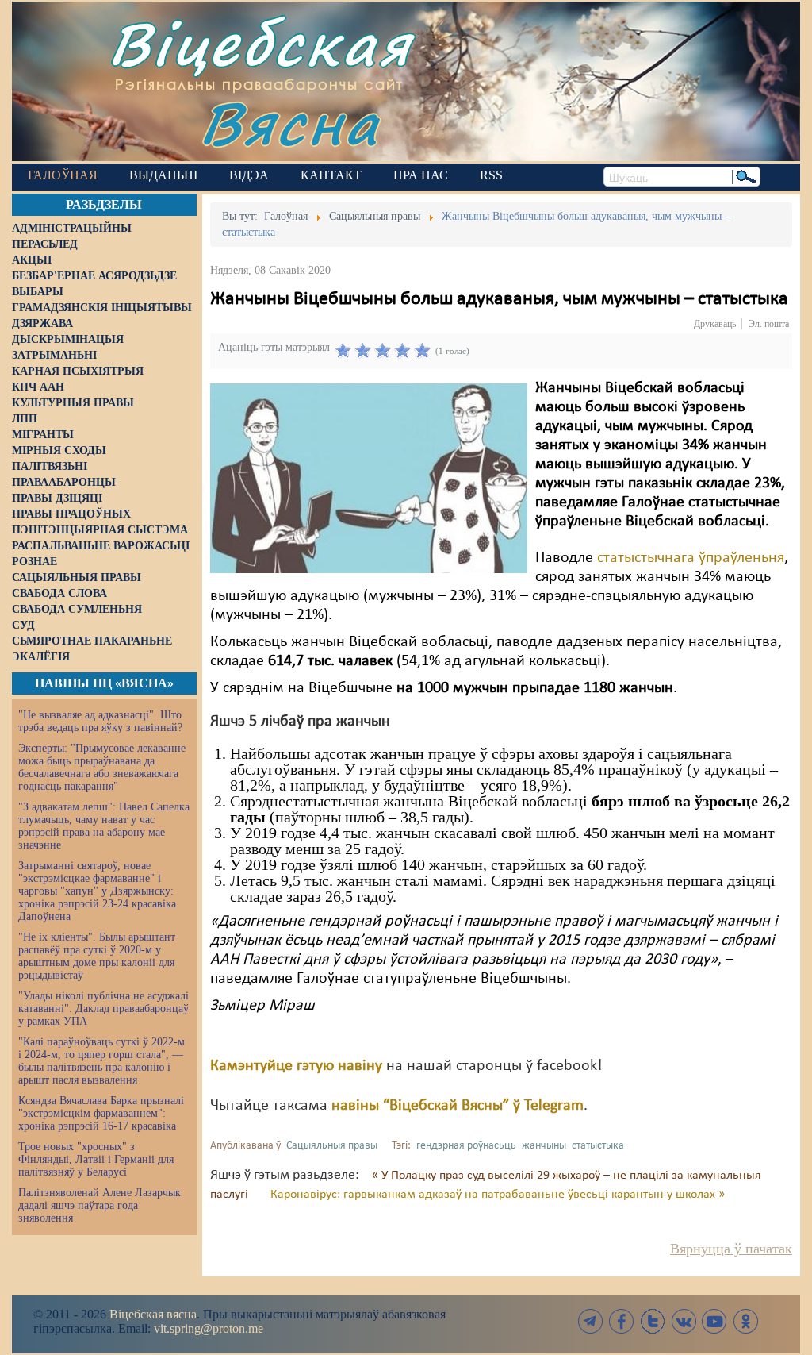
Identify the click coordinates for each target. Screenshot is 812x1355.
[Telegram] (590, 1321)
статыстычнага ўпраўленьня (690, 558)
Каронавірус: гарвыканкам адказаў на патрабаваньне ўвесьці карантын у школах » (497, 1194)
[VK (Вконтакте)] (683, 1321)
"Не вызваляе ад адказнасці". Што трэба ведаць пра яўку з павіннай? (100, 721)
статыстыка (598, 1146)
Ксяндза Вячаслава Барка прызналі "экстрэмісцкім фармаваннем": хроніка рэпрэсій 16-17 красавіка (101, 1113)
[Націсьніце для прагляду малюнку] (368, 478)
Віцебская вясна (153, 1314)
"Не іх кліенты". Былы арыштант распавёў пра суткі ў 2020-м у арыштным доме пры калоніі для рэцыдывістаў (96, 956)
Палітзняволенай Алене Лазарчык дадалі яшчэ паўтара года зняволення (99, 1205)
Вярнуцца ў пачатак (731, 1249)
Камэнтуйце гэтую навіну (296, 1066)
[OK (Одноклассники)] (745, 1321)
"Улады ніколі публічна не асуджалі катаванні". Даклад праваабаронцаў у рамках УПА (103, 1008)
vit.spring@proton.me (208, 1328)
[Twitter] (652, 1321)
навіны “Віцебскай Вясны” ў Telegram (457, 1106)
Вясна (289, 122)
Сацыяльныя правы (331, 1146)
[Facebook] (621, 1321)
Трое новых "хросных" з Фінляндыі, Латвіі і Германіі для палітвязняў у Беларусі (96, 1159)
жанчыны (544, 1146)
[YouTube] (714, 1321)
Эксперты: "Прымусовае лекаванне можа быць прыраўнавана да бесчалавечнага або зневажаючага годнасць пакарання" (102, 767)
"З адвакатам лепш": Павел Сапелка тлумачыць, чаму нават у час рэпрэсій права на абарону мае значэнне (104, 826)
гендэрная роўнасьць (466, 1146)
